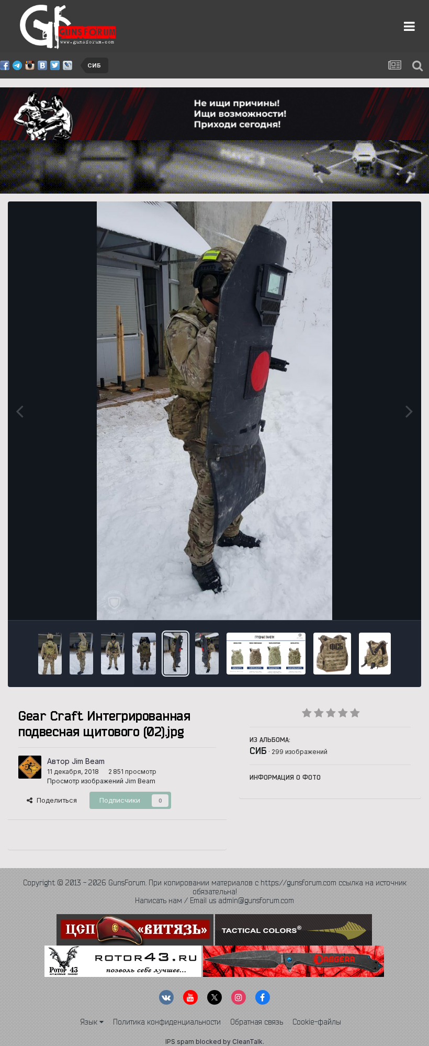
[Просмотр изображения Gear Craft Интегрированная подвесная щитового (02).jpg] (175, 653)
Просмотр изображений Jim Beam (101, 781)
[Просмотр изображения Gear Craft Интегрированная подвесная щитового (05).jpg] (81, 653)
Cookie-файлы (316, 1022)
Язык (89, 1022)
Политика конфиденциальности (167, 1022)
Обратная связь (256, 1022)
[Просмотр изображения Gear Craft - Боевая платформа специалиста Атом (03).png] (266, 653)
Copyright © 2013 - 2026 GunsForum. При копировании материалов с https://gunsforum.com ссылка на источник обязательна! (215, 887)
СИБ (258, 750)
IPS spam (179, 1041)
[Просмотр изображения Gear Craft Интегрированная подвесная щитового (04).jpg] (113, 653)
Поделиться (54, 800)
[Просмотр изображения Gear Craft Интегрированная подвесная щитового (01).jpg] (207, 653)
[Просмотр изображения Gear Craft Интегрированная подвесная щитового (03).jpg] (144, 653)
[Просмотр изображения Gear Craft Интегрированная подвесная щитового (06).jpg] (50, 653)
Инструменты (375, 601)
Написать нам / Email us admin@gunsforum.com (214, 900)
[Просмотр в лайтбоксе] (214, 410)
